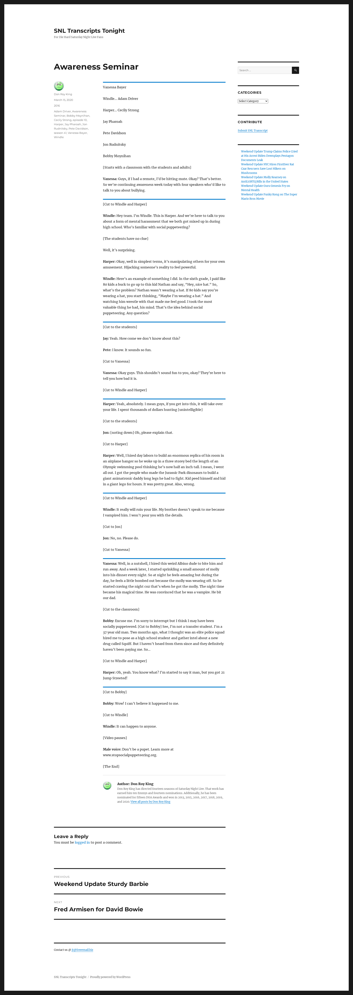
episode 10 (80, 120)
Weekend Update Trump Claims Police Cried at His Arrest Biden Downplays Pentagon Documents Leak (269, 156)
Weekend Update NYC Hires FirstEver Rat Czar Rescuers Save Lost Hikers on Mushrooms (267, 169)
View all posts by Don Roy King (150, 801)
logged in (82, 842)
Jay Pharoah (73, 124)
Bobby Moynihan (78, 115)
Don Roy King (63, 94)
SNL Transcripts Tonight (89, 30)
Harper (58, 124)
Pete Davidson (78, 128)
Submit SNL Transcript (253, 130)
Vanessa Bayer (77, 132)
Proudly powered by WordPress (110, 977)
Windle (59, 137)
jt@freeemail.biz (82, 950)
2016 (57, 105)
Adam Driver (62, 111)
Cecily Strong (62, 120)
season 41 (60, 132)
